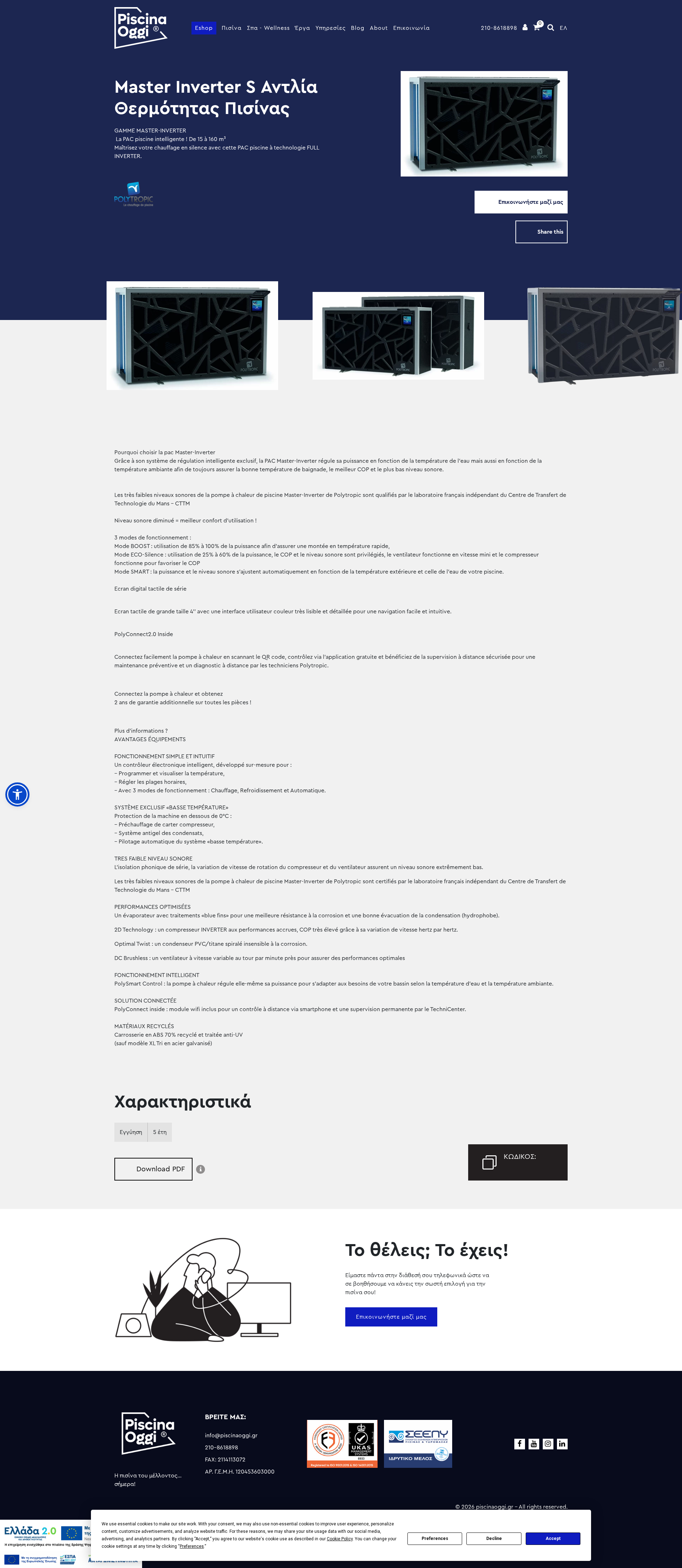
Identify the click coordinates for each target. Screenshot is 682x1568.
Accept (553, 1538)
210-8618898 (499, 28)
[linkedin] (562, 1444)
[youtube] (534, 1444)
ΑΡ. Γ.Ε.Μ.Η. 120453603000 (240, 1472)
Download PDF (160, 1169)
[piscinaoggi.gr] (141, 28)
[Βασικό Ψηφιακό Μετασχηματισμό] (71, 1535)
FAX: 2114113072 (225, 1460)
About (379, 28)
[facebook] (519, 1444)
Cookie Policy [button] (340, 1538)
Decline (494, 1538)
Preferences (435, 1538)
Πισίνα (232, 28)
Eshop (204, 28)
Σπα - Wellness (268, 28)
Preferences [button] (192, 1546)
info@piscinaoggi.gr (231, 1435)
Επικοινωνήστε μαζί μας (530, 202)
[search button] (550, 28)
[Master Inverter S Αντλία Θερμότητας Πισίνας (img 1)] (195, 335)
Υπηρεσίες (330, 28)
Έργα (302, 28)
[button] (17, 794)
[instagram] (548, 1444)
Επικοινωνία (411, 28)
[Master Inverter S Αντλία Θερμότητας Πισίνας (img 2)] (401, 335)
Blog (357, 28)
